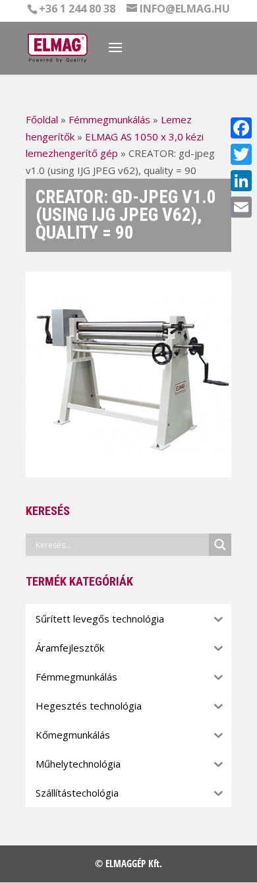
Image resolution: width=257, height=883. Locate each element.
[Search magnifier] (220, 544)
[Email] (241, 207)
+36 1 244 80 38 (77, 8)
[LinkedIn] (241, 180)
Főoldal (42, 119)
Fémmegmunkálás (109, 119)
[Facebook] (241, 128)
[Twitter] (241, 154)
